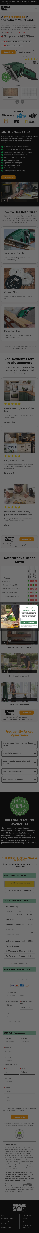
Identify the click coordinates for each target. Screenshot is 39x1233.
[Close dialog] (37, 605)
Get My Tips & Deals (28, 622)
